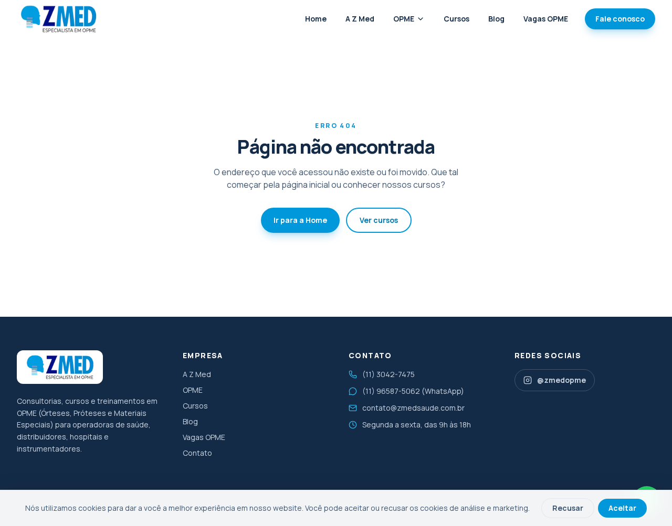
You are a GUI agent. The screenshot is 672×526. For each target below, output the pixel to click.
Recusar (567, 508)
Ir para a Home (300, 220)
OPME (403, 19)
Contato (197, 453)
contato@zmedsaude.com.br (413, 408)
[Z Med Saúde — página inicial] (58, 19)
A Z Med (359, 19)
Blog (496, 19)
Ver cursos (379, 220)
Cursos (456, 19)
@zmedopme (561, 380)
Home (316, 19)
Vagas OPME (545, 19)
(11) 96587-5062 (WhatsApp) (413, 391)
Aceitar (622, 508)
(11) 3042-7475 (388, 374)
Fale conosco (620, 19)
